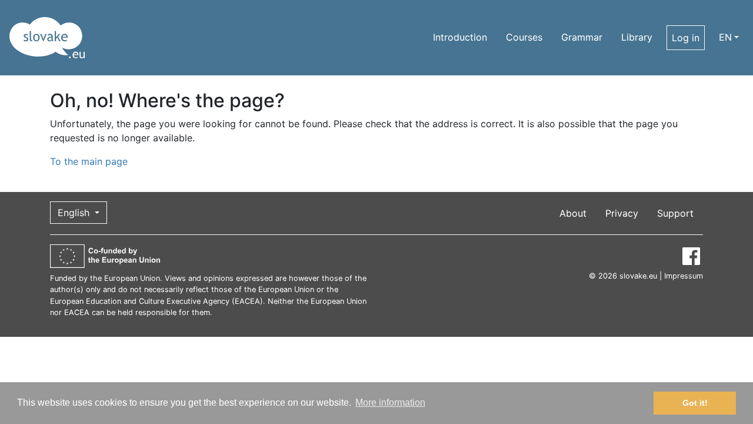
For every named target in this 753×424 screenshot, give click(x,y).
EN (725, 37)
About (573, 213)
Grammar (581, 37)
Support (675, 213)
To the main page (89, 161)
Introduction (460, 37)
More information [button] (390, 403)
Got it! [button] (695, 403)
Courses (524, 37)
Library (636, 37)
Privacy (621, 213)
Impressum (683, 275)
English (75, 212)
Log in (685, 38)
